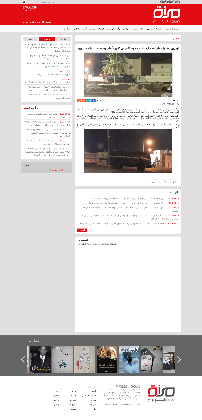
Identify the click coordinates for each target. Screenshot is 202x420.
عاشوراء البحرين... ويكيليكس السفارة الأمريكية (132, 353)
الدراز (154, 181)
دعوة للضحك (65, 349)
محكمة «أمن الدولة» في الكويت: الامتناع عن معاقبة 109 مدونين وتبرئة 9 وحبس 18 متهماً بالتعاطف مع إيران (48, 133)
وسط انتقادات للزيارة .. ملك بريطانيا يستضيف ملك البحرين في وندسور (49, 96)
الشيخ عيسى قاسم (169, 181)
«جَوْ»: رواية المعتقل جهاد (87, 351)
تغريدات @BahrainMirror (60, 170)
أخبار (142, 29)
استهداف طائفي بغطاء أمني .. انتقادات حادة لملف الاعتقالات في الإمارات (48, 142)
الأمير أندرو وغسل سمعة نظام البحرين (54, 72)
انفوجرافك (71, 404)
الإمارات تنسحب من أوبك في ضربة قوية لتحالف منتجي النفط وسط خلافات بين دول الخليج (48, 123)
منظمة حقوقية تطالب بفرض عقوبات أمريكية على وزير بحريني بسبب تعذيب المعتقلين (48, 65)
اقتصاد (101, 29)
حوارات (126, 29)
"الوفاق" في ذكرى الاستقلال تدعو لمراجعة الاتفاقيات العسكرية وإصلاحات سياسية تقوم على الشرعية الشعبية (131, 209)
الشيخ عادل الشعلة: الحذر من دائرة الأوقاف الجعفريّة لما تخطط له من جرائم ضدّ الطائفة (136, 198)
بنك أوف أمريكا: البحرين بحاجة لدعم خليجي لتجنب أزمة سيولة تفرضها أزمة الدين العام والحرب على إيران (129, 223)
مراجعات (55, 400)
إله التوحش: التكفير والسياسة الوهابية (43, 351)
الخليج (76, 29)
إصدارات (67, 29)
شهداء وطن (110, 349)
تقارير (134, 29)
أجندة (84, 29)
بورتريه (73, 400)
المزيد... (81, 230)
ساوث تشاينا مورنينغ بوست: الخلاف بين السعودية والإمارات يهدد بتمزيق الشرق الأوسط (50, 57)
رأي (118, 29)
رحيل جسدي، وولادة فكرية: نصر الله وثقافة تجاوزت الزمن (47, 80)
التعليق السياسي (154, 29)
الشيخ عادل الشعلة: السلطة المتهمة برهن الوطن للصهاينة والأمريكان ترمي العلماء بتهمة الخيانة (131, 203)
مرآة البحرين (166, 15)
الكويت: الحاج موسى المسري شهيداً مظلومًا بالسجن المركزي (49, 115)
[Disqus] (128, 290)
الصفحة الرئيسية (171, 29)
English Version (30, 9)
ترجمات (110, 29)
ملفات (92, 29)
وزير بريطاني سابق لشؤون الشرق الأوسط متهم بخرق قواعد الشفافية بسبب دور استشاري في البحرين (49, 88)
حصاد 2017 (154, 349)
